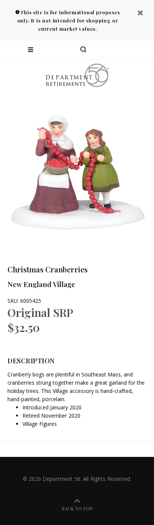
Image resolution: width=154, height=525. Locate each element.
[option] (77, 169)
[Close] (140, 13)
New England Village (41, 284)
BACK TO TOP (77, 509)
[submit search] (118, 50)
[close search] (142, 50)
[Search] (83, 50)
